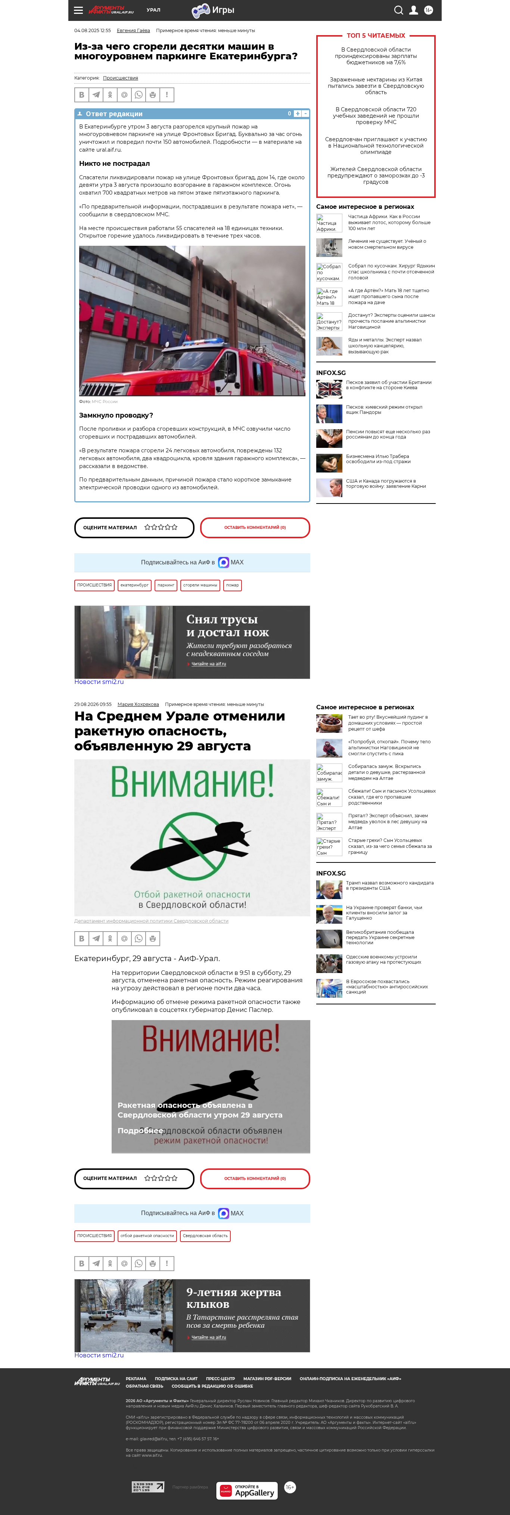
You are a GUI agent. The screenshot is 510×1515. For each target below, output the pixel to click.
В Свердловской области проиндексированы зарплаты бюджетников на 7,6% (376, 56)
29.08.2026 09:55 (93, 704)
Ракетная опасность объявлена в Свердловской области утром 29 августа (200, 1110)
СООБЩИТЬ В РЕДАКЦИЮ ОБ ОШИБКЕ (212, 1386)
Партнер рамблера (190, 1487)
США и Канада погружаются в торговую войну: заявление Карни (386, 483)
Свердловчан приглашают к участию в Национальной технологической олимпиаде (376, 145)
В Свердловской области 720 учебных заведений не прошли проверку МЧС (376, 116)
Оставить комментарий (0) (255, 527)
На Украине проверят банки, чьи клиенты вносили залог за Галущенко (384, 913)
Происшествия (120, 78)
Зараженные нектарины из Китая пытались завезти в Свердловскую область (376, 86)
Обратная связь (144, 1386)
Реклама (136, 1378)
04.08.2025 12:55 (92, 30)
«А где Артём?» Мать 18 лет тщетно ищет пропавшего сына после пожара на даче (388, 296)
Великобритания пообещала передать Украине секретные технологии (380, 937)
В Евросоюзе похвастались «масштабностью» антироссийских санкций (387, 987)
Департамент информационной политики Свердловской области (151, 921)
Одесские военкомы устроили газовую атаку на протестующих (383, 959)
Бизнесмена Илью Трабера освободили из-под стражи (378, 459)
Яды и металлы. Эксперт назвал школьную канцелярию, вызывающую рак (385, 345)
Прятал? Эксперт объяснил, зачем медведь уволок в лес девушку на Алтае (388, 821)
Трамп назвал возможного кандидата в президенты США (390, 885)
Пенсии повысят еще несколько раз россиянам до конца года (388, 434)
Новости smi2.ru (99, 681)
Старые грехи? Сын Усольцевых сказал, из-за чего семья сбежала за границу (390, 846)
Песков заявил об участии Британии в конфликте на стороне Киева (389, 385)
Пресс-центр (220, 1378)
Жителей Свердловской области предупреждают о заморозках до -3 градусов (376, 175)
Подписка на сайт (176, 1378)
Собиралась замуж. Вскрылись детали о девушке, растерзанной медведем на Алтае (386, 772)
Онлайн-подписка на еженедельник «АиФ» (350, 1378)
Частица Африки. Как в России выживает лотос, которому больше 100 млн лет (389, 222)
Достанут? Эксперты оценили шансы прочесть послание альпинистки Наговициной (391, 321)
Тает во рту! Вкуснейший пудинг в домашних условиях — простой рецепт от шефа (388, 723)
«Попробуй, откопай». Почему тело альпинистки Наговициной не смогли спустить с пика (389, 747)
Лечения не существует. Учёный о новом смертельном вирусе (387, 244)
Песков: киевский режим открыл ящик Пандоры (384, 410)
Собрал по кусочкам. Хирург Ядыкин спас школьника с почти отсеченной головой (391, 272)
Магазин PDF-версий (267, 1378)
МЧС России (105, 401)
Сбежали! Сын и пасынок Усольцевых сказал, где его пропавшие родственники (392, 797)
